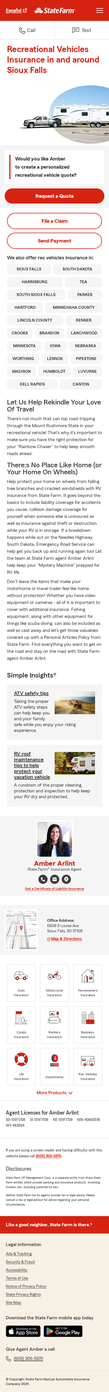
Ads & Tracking (19, 1254)
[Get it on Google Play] (63, 1331)
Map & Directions (66, 939)
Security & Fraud (20, 1262)
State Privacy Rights (23, 1295)
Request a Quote (54, 196)
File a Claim (55, 221)
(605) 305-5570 (48, 1156)
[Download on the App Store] (23, 1331)
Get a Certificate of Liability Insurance (54, 888)
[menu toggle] (100, 10)
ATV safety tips (31, 693)
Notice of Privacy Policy (26, 1286)
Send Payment (54, 240)
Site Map (13, 1303)
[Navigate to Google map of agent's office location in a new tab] (66, 879)
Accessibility (16, 1270)
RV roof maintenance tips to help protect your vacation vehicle (32, 765)
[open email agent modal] (54, 880)
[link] (55, 10)
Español (14, 10)
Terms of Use (17, 1278)
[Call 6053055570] (43, 879)
